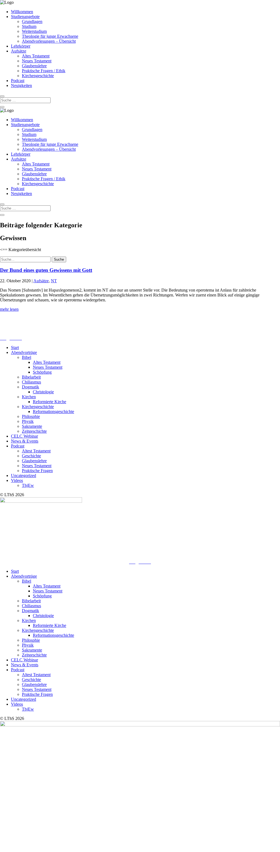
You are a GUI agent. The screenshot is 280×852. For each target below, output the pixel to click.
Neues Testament (36, 61)
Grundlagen (32, 21)
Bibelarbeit (31, 377)
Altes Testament (35, 56)
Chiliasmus (31, 382)
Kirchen (29, 396)
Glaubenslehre (34, 65)
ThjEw (28, 485)
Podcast (17, 80)
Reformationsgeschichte (53, 411)
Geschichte (31, 455)
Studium (29, 26)
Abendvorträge (24, 352)
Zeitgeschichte (34, 431)
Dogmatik (30, 387)
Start (15, 347)
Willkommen (22, 11)
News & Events (24, 441)
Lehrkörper (20, 46)
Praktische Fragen (37, 470)
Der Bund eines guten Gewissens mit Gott (46, 270)
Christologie (43, 391)
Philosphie (31, 416)
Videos (17, 480)
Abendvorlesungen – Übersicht (49, 41)
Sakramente (32, 426)
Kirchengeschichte (38, 75)
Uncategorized (23, 475)
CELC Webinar (24, 436)
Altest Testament (36, 451)
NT (54, 280)
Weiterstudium (34, 31)
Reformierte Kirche (49, 401)
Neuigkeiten (21, 85)
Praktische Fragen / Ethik (43, 70)
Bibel (26, 357)
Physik (28, 421)
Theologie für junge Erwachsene (50, 36)
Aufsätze (18, 51)
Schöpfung (42, 372)
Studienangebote (25, 16)
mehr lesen (9, 309)
